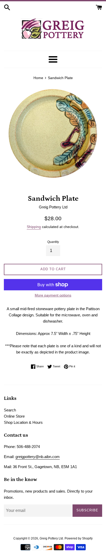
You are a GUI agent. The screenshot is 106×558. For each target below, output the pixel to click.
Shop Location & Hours (23, 422)
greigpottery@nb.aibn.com (37, 456)
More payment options (53, 295)
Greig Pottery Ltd (51, 538)
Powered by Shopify (79, 538)
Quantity (53, 242)
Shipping (34, 227)
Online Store (14, 416)
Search (10, 410)
